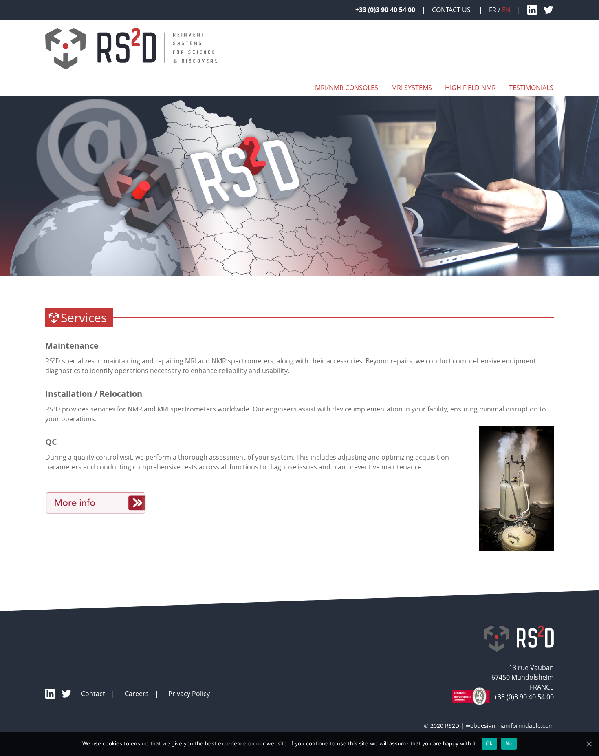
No (509, 743)
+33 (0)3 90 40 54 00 (385, 9)
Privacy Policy (189, 693)
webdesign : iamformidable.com (510, 725)
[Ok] (589, 744)
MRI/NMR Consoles (346, 87)
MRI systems (411, 87)
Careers (137, 693)
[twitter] (548, 10)
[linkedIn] (532, 10)
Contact (93, 693)
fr (492, 9)
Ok (489, 743)
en (506, 9)
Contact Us (452, 9)
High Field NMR (470, 87)
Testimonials (531, 87)
